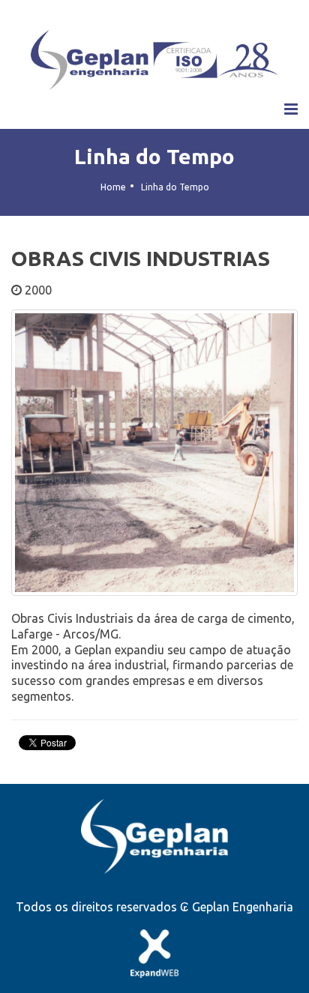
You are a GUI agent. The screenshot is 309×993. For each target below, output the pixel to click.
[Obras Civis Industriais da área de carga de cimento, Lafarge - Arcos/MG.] (154, 458)
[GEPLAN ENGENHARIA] (154, 60)
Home (113, 187)
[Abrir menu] (291, 109)
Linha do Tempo (154, 156)
